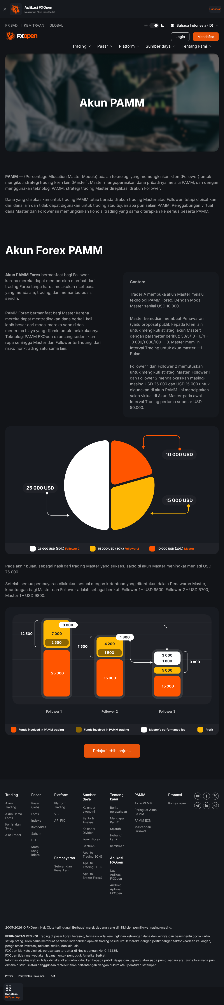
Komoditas (38, 827)
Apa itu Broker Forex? (92, 875)
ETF (34, 840)
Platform (127, 46)
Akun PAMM (143, 803)
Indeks (36, 820)
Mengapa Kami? (117, 820)
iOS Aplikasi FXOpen (116, 874)
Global (56, 25)
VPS (57, 814)
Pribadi (12, 25)
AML (53, 975)
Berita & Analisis (88, 820)
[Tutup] (5, 9)
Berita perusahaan (118, 809)
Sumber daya (158, 46)
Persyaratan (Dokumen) (32, 975)
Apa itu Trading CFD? (92, 865)
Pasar (102, 46)
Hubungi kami (116, 837)
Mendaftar (206, 36)
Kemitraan (34, 25)
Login (180, 36)
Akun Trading (10, 805)
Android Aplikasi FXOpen (116, 889)
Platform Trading (60, 805)
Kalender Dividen (89, 830)
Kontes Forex (177, 803)
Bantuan (88, 846)
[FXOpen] (21, 36)
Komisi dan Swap (13, 826)
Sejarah (115, 829)
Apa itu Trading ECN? (92, 854)
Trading (79, 46)
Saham (36, 833)
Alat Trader (13, 835)
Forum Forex (91, 839)
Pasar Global (35, 805)
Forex (35, 814)
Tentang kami (194, 46)
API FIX (59, 820)
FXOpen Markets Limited (23, 950)
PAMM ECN (143, 820)
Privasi (9, 975)
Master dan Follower (143, 829)
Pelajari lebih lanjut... (112, 750)
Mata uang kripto (35, 851)
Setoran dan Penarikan (63, 868)
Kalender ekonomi (89, 809)
